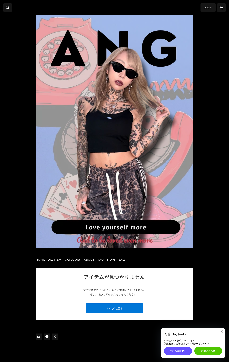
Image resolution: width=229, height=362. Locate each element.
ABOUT (89, 259)
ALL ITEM (55, 259)
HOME (40, 259)
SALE (122, 259)
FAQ (101, 259)
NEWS (111, 259)
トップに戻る (114, 308)
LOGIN (208, 7)
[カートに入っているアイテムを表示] (221, 7)
